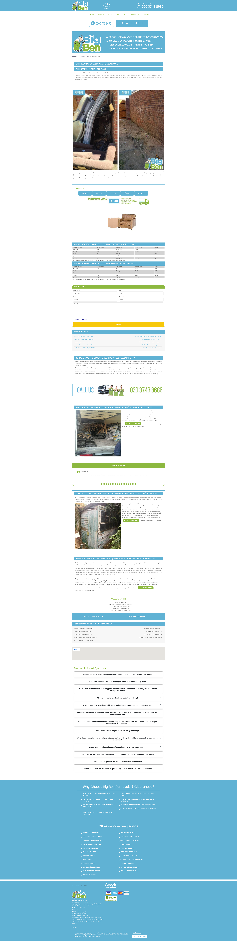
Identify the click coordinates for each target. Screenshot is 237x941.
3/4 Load (127, 193)
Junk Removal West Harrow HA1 (152, 347)
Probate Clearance (127, 863)
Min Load (85, 193)
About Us (101, 14)
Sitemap (74, 927)
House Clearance (89, 855)
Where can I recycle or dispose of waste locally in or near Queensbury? (117, 747)
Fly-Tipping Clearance (90, 848)
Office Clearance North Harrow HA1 (84, 339)
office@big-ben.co (82, 913)
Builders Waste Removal (91, 833)
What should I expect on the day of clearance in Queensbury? (117, 762)
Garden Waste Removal (129, 852)
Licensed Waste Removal (129, 855)
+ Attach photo (80, 319)
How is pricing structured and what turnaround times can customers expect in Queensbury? (117, 754)
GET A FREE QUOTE (132, 23)
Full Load (141, 193)
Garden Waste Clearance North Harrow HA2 (148, 336)
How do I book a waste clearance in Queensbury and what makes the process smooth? (117, 769)
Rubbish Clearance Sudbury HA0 (83, 345)
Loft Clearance (88, 859)
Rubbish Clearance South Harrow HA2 (150, 342)
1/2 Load (113, 193)
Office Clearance (89, 863)
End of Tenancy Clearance (130, 840)
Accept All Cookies (140, 936)
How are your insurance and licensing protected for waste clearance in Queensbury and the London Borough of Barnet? (117, 690)
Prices (125, 14)
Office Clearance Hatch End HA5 (152, 339)
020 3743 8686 (133, 424)
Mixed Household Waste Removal (132, 859)
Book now (146, 14)
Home (92, 14)
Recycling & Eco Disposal (91, 867)
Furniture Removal (127, 848)
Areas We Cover (113, 14)
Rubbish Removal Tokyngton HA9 (152, 345)
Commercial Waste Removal (92, 836)
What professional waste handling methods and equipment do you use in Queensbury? (117, 674)
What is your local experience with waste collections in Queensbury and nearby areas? (117, 705)
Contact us (135, 14)
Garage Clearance (89, 852)
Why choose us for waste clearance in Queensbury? (117, 698)
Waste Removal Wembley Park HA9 (84, 347)
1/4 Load (99, 193)
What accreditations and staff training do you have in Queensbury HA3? (117, 681)
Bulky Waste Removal (128, 833)
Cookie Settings (137, 933)
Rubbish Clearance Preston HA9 (83, 336)
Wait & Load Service (89, 874)
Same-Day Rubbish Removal (92, 871)
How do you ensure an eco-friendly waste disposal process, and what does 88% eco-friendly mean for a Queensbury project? (117, 713)
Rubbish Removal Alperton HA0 (83, 342)
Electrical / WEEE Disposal (130, 836)
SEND (118, 324)
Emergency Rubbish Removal (92, 840)
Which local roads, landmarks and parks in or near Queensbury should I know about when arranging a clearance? (117, 739)
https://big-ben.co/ (82, 915)
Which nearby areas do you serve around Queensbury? (117, 731)
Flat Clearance (126, 844)
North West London (83, 56)
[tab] (85, 193)
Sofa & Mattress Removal (129, 871)
